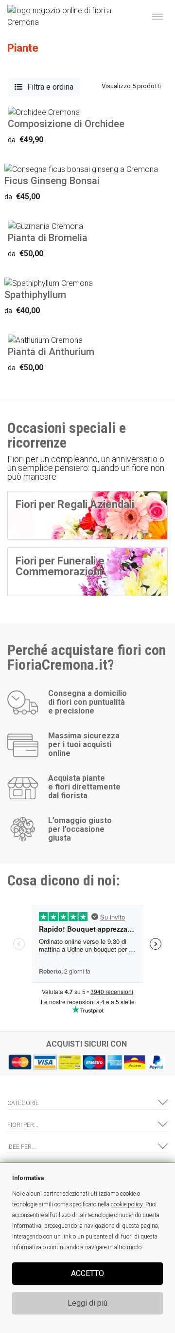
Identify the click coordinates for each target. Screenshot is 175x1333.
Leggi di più (87, 1303)
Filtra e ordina (50, 87)
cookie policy (126, 1204)
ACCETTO (87, 1273)
